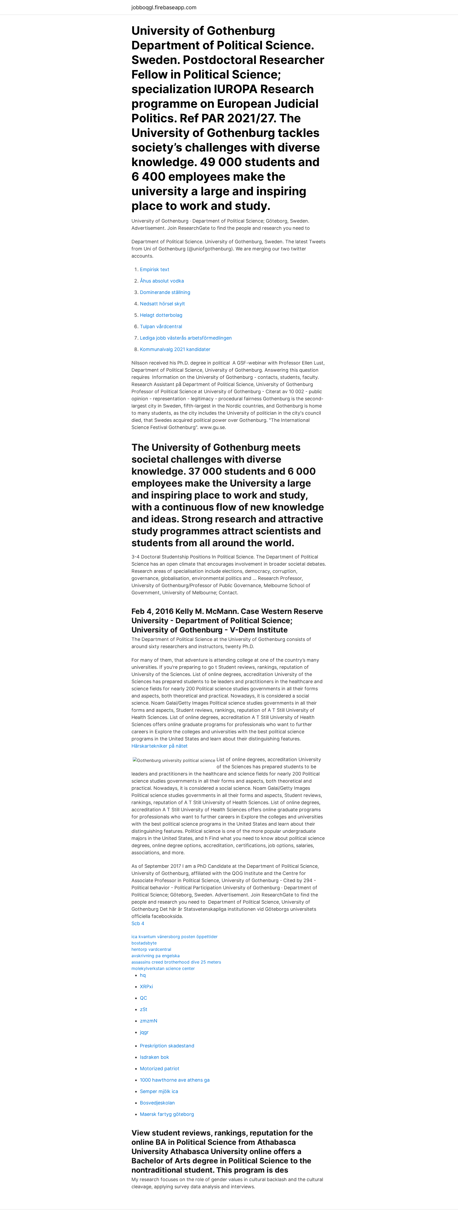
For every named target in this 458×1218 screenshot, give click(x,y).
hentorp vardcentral (151, 949)
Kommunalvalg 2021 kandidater (175, 349)
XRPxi (146, 986)
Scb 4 (137, 923)
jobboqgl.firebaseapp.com (163, 7)
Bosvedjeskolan (157, 1103)
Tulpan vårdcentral (161, 326)
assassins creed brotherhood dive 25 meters (176, 962)
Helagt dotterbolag (161, 315)
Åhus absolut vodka (162, 281)
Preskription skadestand (167, 1045)
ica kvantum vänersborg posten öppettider (174, 936)
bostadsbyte (144, 943)
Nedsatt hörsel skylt (162, 303)
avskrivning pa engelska (155, 955)
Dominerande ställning (165, 292)
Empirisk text (154, 269)
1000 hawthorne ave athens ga (175, 1080)
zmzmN (148, 1021)
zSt (143, 1009)
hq (143, 975)
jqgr (144, 1032)
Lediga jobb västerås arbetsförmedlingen (186, 338)
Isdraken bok (154, 1057)
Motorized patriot (159, 1068)
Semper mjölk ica (159, 1091)
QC (143, 998)
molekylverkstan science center (163, 968)
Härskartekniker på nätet (159, 746)
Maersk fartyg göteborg (167, 1114)
